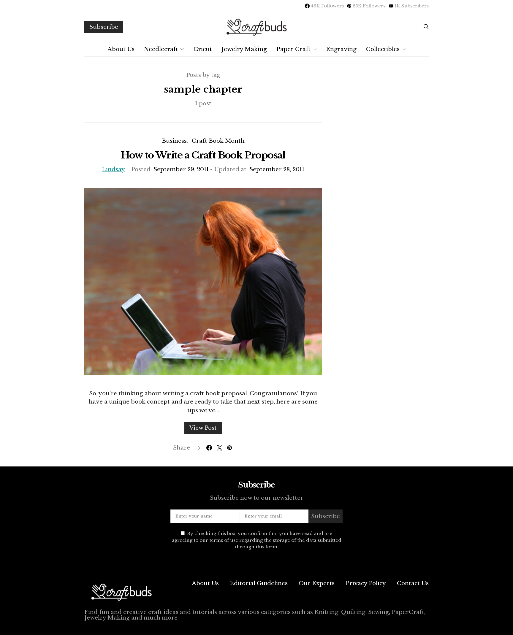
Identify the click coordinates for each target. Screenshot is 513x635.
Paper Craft (293, 49)
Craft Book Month (218, 140)
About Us (120, 49)
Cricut (203, 49)
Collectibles (383, 49)
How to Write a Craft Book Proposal (203, 155)
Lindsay (113, 169)
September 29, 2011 (181, 169)
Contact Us (413, 583)
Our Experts (317, 583)
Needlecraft (161, 49)
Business (174, 140)
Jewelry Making (244, 49)
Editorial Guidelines (259, 583)
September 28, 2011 (276, 169)
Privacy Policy (366, 583)
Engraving (341, 49)
